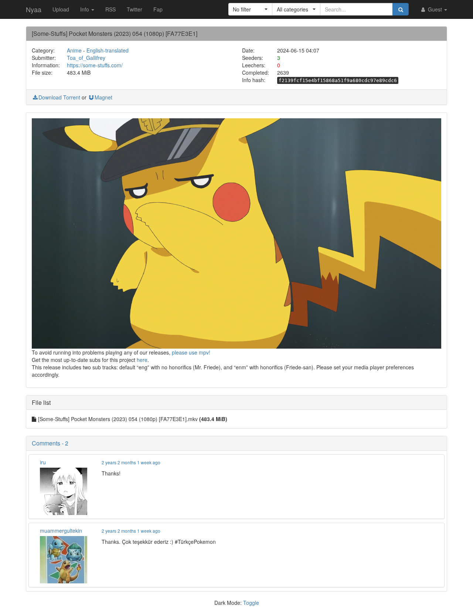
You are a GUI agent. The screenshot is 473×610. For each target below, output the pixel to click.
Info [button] (85, 9)
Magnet (103, 97)
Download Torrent (59, 97)
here (142, 359)
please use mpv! (191, 352)
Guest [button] (434, 9)
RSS (110, 9)
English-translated (107, 50)
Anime (74, 50)
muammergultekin (61, 530)
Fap (158, 9)
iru (43, 462)
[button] (250, 9)
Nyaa (33, 9)
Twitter (134, 9)
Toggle (251, 602)
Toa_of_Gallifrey (86, 57)
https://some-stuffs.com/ (95, 65)
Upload (60, 9)
